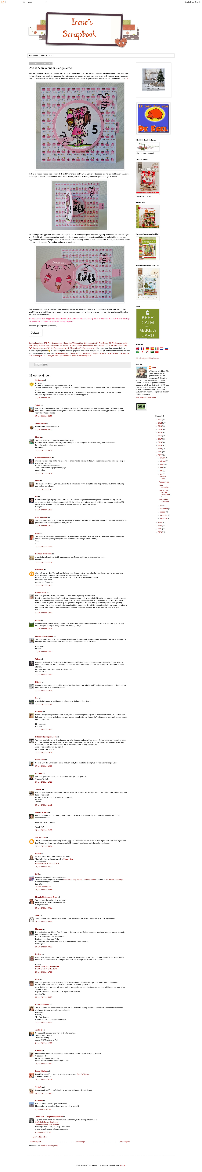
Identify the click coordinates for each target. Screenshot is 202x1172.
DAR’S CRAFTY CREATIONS (46, 969)
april (162, 467)
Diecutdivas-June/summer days (85, 346)
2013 (160, 426)
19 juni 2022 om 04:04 (43, 846)
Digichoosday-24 (99, 353)
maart (162, 464)
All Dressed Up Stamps (114, 880)
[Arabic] (152, 352)
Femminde (39, 570)
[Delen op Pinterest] (46, 364)
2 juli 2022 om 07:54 (43, 1109)
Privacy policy (46, 56)
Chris (37, 533)
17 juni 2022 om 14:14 (43, 629)
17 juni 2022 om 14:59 (43, 675)
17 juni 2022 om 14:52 (43, 652)
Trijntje (38, 405)
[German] (148, 349)
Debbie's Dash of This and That (47, 864)
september (164, 509)
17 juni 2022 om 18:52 (43, 752)
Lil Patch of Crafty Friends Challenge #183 (79, 880)
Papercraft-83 (112, 353)
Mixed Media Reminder (164, 500)
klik (127, 78)
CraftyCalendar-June (41, 346)
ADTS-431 (113, 346)
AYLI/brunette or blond (88, 348)
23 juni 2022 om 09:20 (43, 997)
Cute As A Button (83, 1074)
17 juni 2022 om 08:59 (43, 416)
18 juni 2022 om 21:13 (43, 830)
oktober (163, 512)
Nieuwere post (35, 1142)
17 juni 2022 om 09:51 (43, 450)
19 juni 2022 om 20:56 (43, 922)
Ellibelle (38, 682)
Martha (38, 437)
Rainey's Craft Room (43, 554)
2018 (160, 442)
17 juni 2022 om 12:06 (43, 510)
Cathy (37, 620)
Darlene (38, 954)
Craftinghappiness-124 (38, 343)
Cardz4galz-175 (39, 356)
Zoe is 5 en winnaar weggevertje (164, 493)
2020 (160, 449)
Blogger (122, 1165)
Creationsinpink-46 (84, 356)
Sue (36, 698)
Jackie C (38, 1030)
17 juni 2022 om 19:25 (43, 782)
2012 (160, 423)
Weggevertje (164, 482)
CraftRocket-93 (105, 343)
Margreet (38, 929)
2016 (160, 436)
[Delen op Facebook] (43, 364)
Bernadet (39, 1101)
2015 (160, 433)
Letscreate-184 (56, 346)
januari (162, 458)
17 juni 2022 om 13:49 (43, 613)
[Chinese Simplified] (157, 352)
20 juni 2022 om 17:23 (43, 972)
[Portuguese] (138, 352)
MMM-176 (67, 346)
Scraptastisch (40, 593)
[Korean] (148, 352)
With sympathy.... (164, 486)
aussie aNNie (40, 423)
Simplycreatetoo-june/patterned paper (61, 356)
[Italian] (157, 349)
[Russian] (167, 349)
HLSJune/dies (73, 348)
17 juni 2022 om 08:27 (43, 398)
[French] (143, 349)
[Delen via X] (41, 364)
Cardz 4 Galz (68, 859)
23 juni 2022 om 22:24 (43, 1022)
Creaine (38, 1050)
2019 (160, 445)
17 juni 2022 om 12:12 (43, 526)
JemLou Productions (43, 886)
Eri (36, 497)
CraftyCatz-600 (76, 353)
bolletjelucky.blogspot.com (45, 737)
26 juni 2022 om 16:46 (43, 1093)
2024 (160, 526)
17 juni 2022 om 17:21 (43, 704)
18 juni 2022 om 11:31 (43, 805)
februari (163, 461)
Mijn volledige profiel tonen (146, 397)
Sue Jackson (40, 838)
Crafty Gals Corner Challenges (46, 1122)
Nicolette (38, 773)
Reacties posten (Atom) (49, 1146)
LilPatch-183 (102, 346)
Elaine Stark (40, 760)
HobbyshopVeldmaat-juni (73, 343)
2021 (160, 452)
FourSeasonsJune (55, 343)
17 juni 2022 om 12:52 (43, 562)
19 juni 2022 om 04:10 (43, 867)
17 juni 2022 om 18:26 (43, 729)
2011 (160, 420)
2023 (160, 523)
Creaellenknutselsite (43, 458)
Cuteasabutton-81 (91, 343)
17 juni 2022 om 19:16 (43, 766)
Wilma (37, 659)
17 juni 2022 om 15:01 (43, 691)
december (164, 518)
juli (161, 506)
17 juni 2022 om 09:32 (43, 430)
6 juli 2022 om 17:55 (43, 1132)
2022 (160, 455)
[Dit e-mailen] (35, 364)
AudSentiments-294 (58, 348)
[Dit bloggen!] (38, 364)
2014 (160, 429)
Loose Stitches (41, 1071)
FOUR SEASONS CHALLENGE (47, 967)
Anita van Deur (41, 517)
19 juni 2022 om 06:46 (43, 890)
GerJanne (39, 380)
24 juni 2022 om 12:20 (43, 1043)
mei (161, 471)
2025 (160, 529)
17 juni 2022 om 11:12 (43, 489)
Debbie (38, 853)
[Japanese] (143, 352)
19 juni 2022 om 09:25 (43, 908)
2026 (160, 532)
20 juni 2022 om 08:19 (43, 947)
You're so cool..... (163, 478)
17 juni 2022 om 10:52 (43, 473)
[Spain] (152, 349)
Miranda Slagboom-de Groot (46, 897)
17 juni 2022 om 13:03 (43, 585)
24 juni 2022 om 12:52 (43, 1064)
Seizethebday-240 (62, 353)
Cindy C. (38, 1087)
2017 (160, 439)
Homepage (33, 56)
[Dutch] (162, 349)
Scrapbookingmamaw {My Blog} (47, 1124)
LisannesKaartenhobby (44, 636)
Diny (37, 979)
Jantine (38, 789)
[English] (138, 349)
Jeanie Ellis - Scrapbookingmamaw (49, 1117)
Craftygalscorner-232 (41, 348)
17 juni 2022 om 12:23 (43, 546)
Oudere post (125, 1142)
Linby (37, 481)
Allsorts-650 (87, 353)
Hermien (38, 712)
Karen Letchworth (42, 1005)
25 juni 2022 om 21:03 (43, 1080)
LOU (37, 874)
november (164, 515)
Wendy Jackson (41, 812)
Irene (154, 368)
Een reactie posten (40, 1137)
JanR (37, 915)
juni (161, 474)
